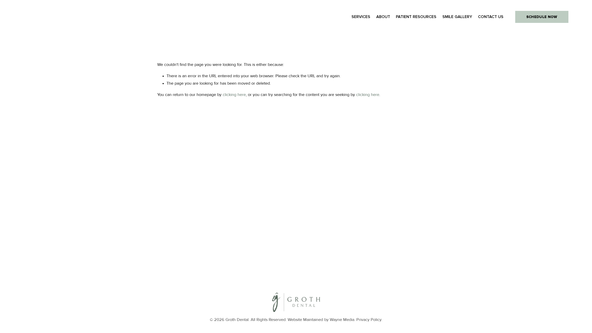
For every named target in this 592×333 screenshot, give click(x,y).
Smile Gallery (457, 16)
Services (361, 16)
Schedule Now (541, 17)
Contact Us (490, 16)
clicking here (234, 94)
